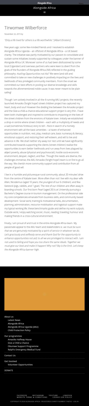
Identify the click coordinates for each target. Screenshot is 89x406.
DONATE (8, 370)
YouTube (53, 395)
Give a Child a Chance (18, 342)
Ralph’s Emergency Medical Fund (24, 349)
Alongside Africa (44, 8)
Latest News (14, 320)
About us (8, 316)
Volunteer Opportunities (20, 364)
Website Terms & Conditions (32, 397)
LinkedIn (67, 395)
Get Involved (10, 361)
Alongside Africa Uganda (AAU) (23, 326)
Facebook (22, 395)
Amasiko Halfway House (20, 339)
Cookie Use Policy (62, 397)
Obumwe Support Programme (23, 346)
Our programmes (13, 336)
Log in (76, 401)
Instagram (38, 395)
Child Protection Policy (19, 330)
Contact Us (10, 355)
